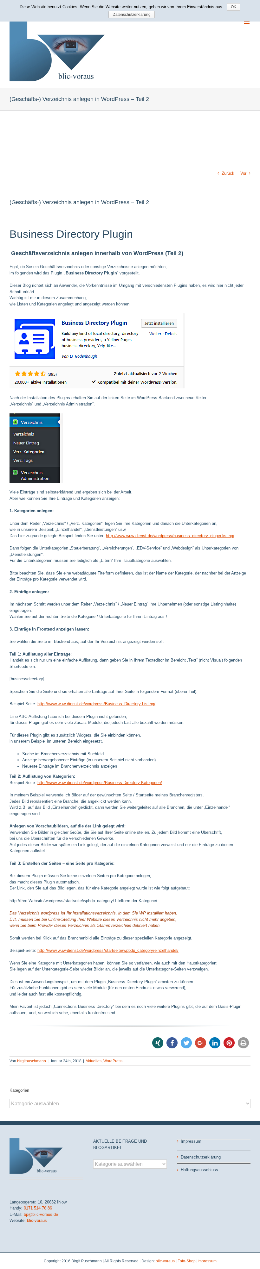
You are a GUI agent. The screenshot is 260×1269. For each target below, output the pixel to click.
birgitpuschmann (31, 1061)
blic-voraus (37, 1220)
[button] (157, 1042)
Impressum (191, 1141)
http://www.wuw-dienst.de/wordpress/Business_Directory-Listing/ (96, 703)
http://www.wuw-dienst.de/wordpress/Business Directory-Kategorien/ (99, 782)
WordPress (112, 1061)
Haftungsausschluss (199, 1169)
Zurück (228, 173)
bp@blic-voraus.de (41, 1214)
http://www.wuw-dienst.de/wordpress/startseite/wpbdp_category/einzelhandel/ (108, 950)
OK (233, 7)
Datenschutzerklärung (201, 1157)
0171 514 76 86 (38, 1208)
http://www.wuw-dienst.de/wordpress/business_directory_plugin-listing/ (170, 535)
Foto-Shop (187, 1261)
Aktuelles (93, 1061)
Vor (243, 173)
